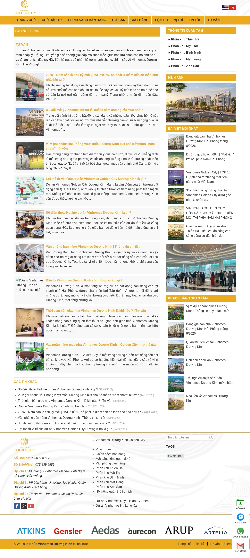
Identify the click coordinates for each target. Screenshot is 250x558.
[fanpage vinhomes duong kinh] (17, 506)
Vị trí (178, 20)
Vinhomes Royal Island (121, 501)
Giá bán (118, 20)
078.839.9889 (44, 464)
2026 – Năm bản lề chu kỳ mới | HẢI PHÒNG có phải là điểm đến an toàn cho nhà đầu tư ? (80, 412)
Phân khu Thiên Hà (185, 39)
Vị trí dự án (103, 449)
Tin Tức (200, 544)
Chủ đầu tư (52, 20)
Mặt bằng (139, 20)
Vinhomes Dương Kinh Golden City (120, 440)
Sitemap (229, 544)
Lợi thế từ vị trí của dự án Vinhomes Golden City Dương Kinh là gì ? (65, 429)
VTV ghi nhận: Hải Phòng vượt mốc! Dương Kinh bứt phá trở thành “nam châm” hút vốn (78, 395)
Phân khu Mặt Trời (184, 46)
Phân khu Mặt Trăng (186, 59)
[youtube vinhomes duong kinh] (31, 506)
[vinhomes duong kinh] (26, 8)
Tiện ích (161, 20)
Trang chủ (26, 20)
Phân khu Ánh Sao (185, 66)
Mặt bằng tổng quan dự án (114, 458)
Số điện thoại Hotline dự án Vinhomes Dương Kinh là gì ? (58, 389)
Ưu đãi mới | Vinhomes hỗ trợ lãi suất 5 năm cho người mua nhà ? (64, 423)
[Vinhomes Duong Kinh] (25, 453)
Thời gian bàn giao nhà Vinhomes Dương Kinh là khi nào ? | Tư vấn (65, 400)
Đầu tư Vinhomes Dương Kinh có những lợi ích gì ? (54, 406)
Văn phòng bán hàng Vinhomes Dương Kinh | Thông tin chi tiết (61, 417)
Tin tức (195, 20)
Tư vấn (214, 20)
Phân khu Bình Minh (186, 52)
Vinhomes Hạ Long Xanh (122, 505)
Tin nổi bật (175, 456)
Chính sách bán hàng (87, 20)
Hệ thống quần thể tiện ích (114, 491)
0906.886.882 (40, 458)
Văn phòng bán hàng (110, 463)
